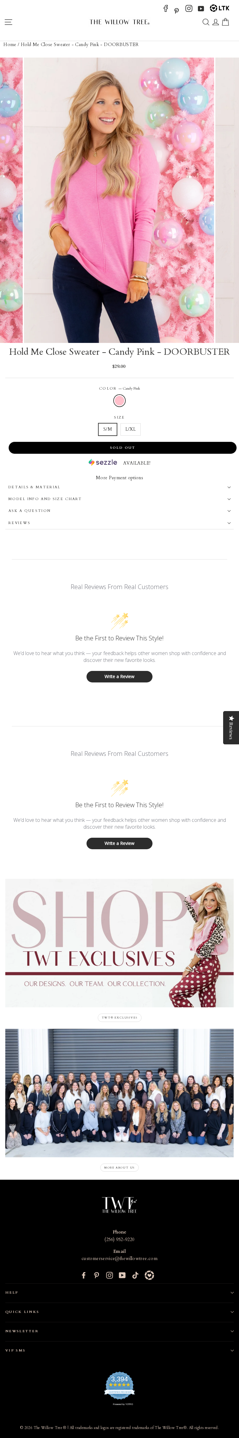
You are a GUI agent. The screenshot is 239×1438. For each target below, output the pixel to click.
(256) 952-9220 (119, 1240)
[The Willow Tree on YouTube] (201, 10)
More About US (119, 1167)
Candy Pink (119, 400)
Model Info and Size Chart (45, 499)
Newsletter (22, 1331)
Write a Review (119, 676)
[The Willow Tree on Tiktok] (135, 1275)
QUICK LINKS (22, 1311)
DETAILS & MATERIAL (34, 487)
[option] (119, 200)
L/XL (130, 429)
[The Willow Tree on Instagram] (188, 10)
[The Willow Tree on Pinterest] (176, 10)
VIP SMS (15, 1350)
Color (119, 388)
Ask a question (29, 510)
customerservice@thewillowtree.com (119, 1259)
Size (119, 417)
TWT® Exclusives (120, 1017)
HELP (11, 1292)
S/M (107, 429)
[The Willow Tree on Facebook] (166, 10)
